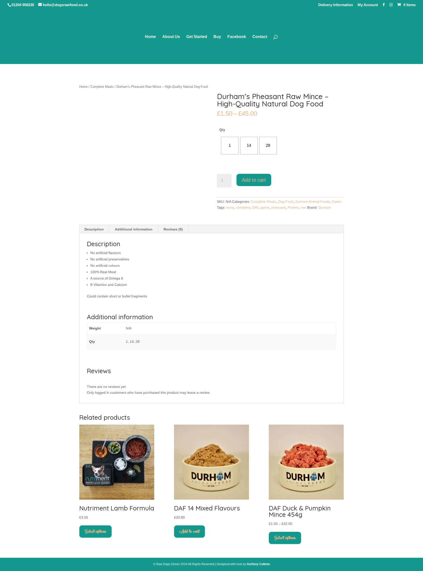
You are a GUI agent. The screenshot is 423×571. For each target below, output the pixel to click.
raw (303, 207)
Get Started (196, 37)
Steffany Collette (258, 564)
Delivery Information (335, 5)
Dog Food (286, 201)
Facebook (236, 37)
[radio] (229, 145)
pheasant (278, 207)
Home (150, 37)
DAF (255, 207)
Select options (95, 531)
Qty (222, 130)
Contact (259, 37)
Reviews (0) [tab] (173, 229)
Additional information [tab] (134, 229)
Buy (217, 37)
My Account (368, 5)
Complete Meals (102, 87)
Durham (324, 207)
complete (243, 207)
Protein (293, 207)
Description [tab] (94, 229)
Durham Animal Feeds (312, 201)
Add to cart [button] (189, 531)
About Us (171, 37)
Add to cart (254, 180)
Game (336, 201)
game (264, 207)
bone (230, 207)
